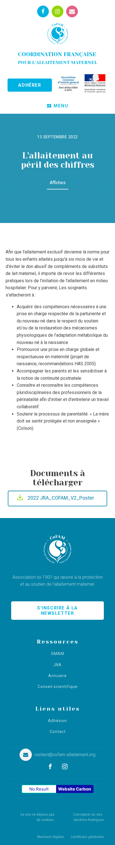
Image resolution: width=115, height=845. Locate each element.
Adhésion (57, 721)
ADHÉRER (29, 85)
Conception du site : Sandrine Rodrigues (88, 817)
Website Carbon (74, 789)
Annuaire (57, 676)
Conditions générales (87, 837)
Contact (58, 732)
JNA (57, 665)
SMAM (57, 654)
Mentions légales (50, 837)
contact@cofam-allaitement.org (65, 754)
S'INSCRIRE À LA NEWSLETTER (57, 610)
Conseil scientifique (58, 687)
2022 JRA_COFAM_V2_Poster (61, 498)
